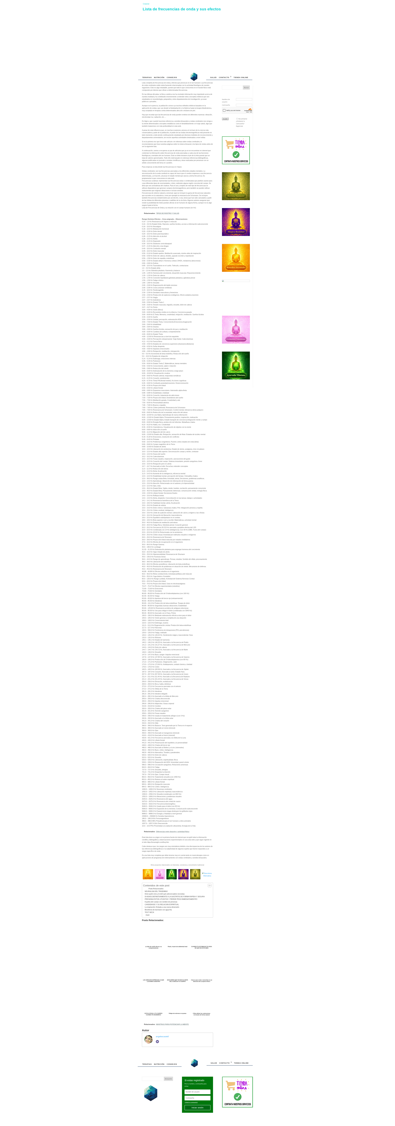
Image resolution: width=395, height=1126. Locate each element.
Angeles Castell (191, 1119)
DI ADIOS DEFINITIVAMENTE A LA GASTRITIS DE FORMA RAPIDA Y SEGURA (175, 896)
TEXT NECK (149, 912)
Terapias (147, 77)
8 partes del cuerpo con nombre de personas (161, 902)
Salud (213, 77)
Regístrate (239, 126)
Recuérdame (242, 119)
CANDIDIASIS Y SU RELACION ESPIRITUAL (162, 904)
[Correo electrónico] (157, 1041)
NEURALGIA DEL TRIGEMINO (156, 891)
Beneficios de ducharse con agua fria (158, 910)
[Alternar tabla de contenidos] (208, 885)
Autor (148, 915)
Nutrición (159, 77)
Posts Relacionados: (156, 889)
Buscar (246, 88)
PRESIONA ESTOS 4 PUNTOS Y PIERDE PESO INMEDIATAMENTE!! (171, 899)
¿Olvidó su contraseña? (191, 1102)
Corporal (146, 4)
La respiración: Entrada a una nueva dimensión (162, 907)
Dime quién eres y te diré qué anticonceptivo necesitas (165, 894)
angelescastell (162, 1036)
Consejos (172, 77)
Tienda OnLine (241, 77)
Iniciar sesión (197, 1107)
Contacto (224, 77)
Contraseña (226, 105)
